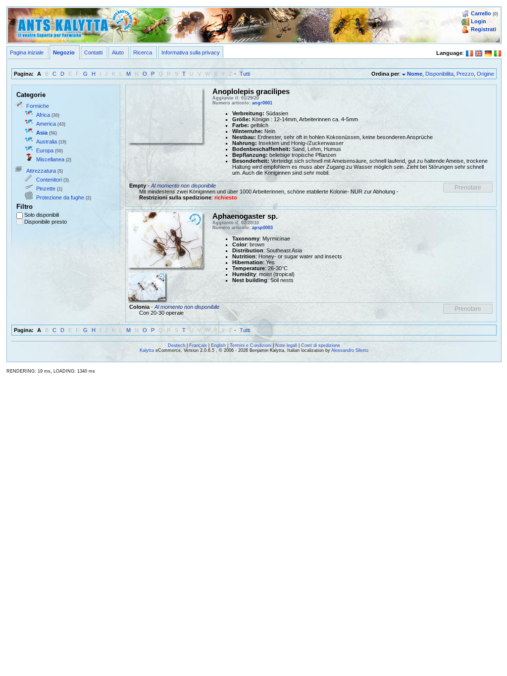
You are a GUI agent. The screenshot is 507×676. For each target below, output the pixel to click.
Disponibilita (439, 74)
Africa (43, 115)
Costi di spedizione (320, 345)
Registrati (483, 29)
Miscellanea (50, 159)
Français (198, 345)
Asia (42, 133)
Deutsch (176, 345)
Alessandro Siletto (349, 350)
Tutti (245, 74)
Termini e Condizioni (250, 345)
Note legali (286, 345)
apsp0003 (262, 227)
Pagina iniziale (27, 52)
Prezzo (465, 74)
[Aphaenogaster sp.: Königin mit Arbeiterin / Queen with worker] (165, 239)
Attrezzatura (41, 171)
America (46, 124)
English (218, 345)
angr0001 (262, 102)
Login (478, 21)
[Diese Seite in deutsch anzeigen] (488, 52)
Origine (485, 74)
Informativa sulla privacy (190, 52)
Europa (44, 150)
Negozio (64, 52)
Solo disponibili (41, 215)
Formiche (37, 106)
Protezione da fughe (60, 197)
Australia (46, 142)
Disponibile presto (45, 222)
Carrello (481, 13)
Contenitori (49, 180)
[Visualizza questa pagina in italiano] (498, 52)
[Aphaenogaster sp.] (146, 286)
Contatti (93, 52)
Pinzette (45, 189)
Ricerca (142, 52)
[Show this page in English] (479, 52)
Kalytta (147, 350)
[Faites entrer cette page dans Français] (469, 52)
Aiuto (118, 52)
